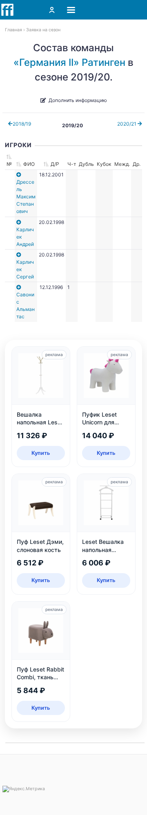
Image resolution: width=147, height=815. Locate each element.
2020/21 (127, 124)
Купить (40, 453)
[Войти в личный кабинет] (52, 9)
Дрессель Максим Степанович (26, 196)
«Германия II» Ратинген (69, 62)
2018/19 (22, 124)
